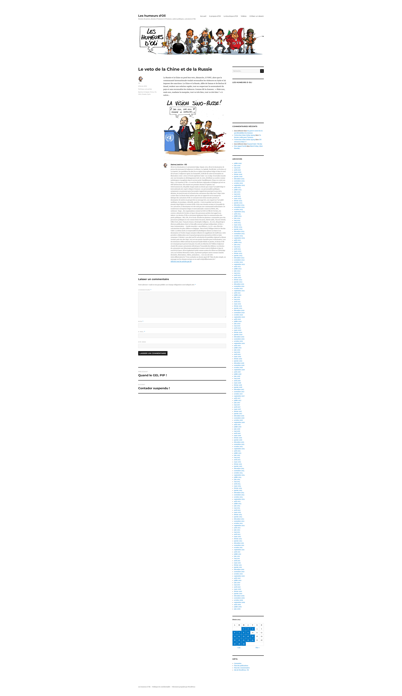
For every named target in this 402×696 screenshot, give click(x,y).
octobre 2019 (238, 341)
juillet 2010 (237, 580)
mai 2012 (237, 532)
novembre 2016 (239, 418)
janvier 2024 (238, 229)
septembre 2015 (239, 449)
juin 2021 (237, 297)
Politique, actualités (145, 89)
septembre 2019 (239, 343)
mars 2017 (237, 409)
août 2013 (237, 501)
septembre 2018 (239, 370)
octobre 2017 (238, 394)
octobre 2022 (238, 262)
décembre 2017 (239, 389)
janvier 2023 (238, 255)
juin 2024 (237, 218)
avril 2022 (237, 275)
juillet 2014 (237, 477)
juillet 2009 (238, 607)
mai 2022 (237, 273)
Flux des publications (241, 666)
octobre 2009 (238, 600)
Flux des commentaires (242, 668)
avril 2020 (237, 328)
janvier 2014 (238, 490)
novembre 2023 (239, 234)
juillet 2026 (238, 163)
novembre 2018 (239, 365)
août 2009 (237, 604)
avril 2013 (237, 510)
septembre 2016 (239, 422)
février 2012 (238, 539)
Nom (140, 321)
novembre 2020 (239, 313)
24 (252, 640)
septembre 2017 (239, 396)
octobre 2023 (238, 236)
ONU (140, 94)
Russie (144, 94)
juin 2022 (237, 271)
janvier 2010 (238, 594)
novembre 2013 (239, 495)
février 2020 (238, 332)
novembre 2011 (239, 545)
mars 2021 (237, 304)
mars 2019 (237, 356)
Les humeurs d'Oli (152, 15)
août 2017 (237, 398)
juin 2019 (237, 350)
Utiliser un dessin (256, 16)
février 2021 (238, 306)
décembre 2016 (239, 416)
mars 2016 (237, 435)
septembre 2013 (239, 499)
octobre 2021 (238, 288)
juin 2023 (237, 245)
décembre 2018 (239, 363)
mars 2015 (237, 462)
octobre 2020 (238, 315)
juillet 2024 (238, 216)
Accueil (203, 16)
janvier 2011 (238, 567)
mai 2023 (237, 247)
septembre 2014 (239, 475)
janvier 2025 (238, 203)
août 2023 (237, 240)
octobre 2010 (238, 574)
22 (243, 640)
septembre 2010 (239, 576)
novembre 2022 (239, 260)
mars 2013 (237, 512)
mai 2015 (237, 457)
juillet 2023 (237, 242)
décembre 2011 (239, 543)
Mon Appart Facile (240, 146)
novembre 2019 (239, 339)
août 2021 (237, 293)
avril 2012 (237, 534)
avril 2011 (237, 561)
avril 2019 (237, 354)
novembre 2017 (239, 392)
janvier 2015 (238, 466)
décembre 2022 (239, 258)
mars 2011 (237, 563)
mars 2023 (237, 251)
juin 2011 (237, 556)
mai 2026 (237, 168)
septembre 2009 (239, 602)
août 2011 (237, 552)
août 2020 (237, 319)
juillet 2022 (238, 269)
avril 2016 (237, 433)
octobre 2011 (238, 547)
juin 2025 (237, 192)
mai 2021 (237, 299)
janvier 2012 (238, 541)
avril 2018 (237, 381)
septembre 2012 (239, 525)
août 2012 (237, 528)
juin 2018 (237, 376)
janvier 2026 (238, 176)
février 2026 (238, 174)
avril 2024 (237, 223)
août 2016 (237, 425)
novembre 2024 (239, 207)
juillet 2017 (237, 400)
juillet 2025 (238, 190)
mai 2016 (237, 431)
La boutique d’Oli (231, 16)
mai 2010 (237, 585)
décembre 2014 (239, 468)
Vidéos (243, 16)
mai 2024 (237, 220)
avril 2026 (237, 170)
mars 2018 (237, 383)
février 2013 (238, 514)
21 (239, 640)
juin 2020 (237, 324)
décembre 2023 (239, 231)
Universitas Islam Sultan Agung (244, 135)
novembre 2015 (239, 444)
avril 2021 (237, 302)
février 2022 (238, 280)
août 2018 (237, 372)
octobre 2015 (238, 446)
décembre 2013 (239, 493)
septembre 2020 (239, 317)
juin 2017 (237, 403)
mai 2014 (237, 482)
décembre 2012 (239, 519)
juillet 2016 (237, 427)
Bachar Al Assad (143, 92)
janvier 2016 (238, 440)
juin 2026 (237, 166)
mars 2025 (237, 198)
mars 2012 (237, 536)
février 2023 (238, 253)
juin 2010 (237, 583)
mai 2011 (237, 558)
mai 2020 (237, 326)
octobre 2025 (238, 183)
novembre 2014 (239, 471)
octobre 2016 (238, 420)
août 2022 (237, 266)
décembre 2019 (239, 337)
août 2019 (237, 345)
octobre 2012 (238, 523)
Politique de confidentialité (161, 687)
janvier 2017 (238, 414)
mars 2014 (237, 486)
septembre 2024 (239, 212)
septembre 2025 (239, 185)
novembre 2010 (239, 572)
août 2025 (237, 187)
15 (243, 636)
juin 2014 (237, 479)
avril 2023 (237, 249)
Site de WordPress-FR (241, 670)
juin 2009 (237, 609)
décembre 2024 (239, 205)
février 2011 (238, 565)
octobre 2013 (238, 497)
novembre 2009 (239, 598)
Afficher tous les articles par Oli (181, 261)
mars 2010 (237, 589)
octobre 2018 (238, 367)
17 (252, 636)
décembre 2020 (239, 310)
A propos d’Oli (215, 16)
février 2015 (238, 464)
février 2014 (238, 488)
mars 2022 (237, 277)
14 (239, 636)
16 (248, 636)
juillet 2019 (237, 348)
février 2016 (238, 438)
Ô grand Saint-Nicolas (254, 144)
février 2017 (238, 411)
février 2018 (238, 385)
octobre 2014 (238, 473)
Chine (152, 92)
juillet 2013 (237, 504)
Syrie (149, 94)
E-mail (141, 332)
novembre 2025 (239, 181)
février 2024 (238, 227)
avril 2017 (237, 407)
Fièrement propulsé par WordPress (183, 687)
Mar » (258, 648)
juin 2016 (237, 429)
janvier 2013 (238, 517)
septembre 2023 (239, 238)
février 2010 (238, 591)
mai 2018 (237, 378)
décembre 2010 (239, 569)
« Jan (238, 648)
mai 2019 (237, 352)
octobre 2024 (238, 209)
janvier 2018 (238, 387)
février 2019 (238, 359)
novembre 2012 (239, 521)
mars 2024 (237, 225)
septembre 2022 (239, 264)
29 (244, 644)
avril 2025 (237, 196)
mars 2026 (237, 172)
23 (248, 640)
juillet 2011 (237, 554)
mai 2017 (237, 405)
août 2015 (237, 451)
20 (235, 640)
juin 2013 (237, 506)
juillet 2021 (237, 295)
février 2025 (238, 201)
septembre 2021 (239, 291)
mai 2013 (237, 508)
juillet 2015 (237, 453)
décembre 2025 (239, 179)
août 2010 (237, 578)
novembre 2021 (239, 286)
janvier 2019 (238, 361)
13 (234, 636)
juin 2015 (237, 455)
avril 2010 (237, 587)
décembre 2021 (239, 284)
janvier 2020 (238, 335)
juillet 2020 (238, 321)
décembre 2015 (239, 442)
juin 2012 (237, 530)
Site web (142, 342)
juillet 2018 (237, 374)
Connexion (237, 663)
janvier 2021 (238, 308)
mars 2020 (237, 330)
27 (235, 644)
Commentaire (144, 290)
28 (239, 644)
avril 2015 (237, 460)
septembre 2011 (239, 550)
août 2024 (237, 214)
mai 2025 (237, 194)
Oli (139, 83)
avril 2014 (237, 484)
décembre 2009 (239, 596)
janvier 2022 (238, 282)
